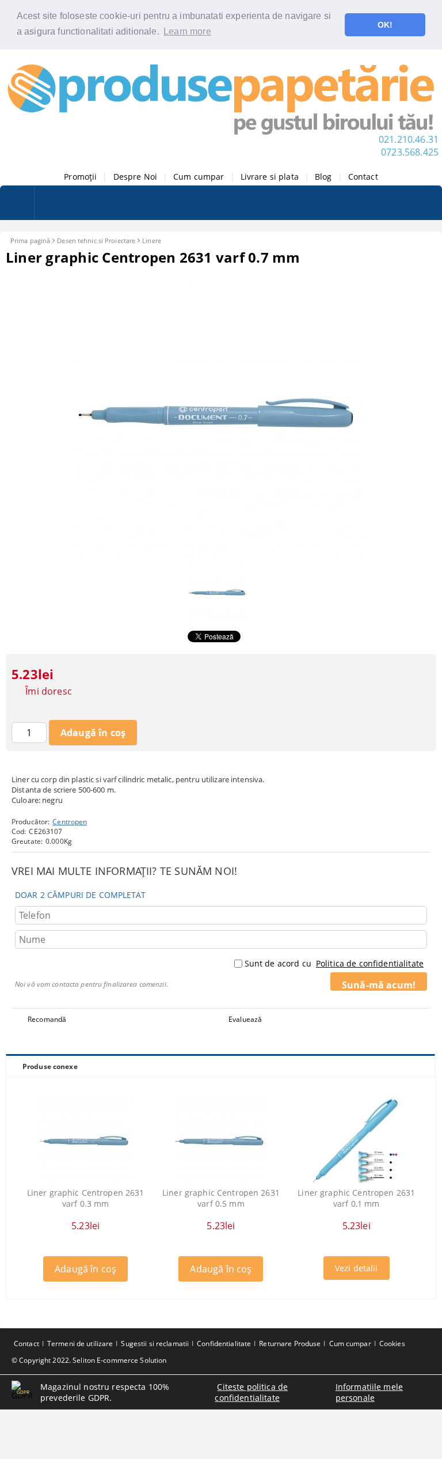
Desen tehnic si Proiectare (96, 240)
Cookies (392, 1343)
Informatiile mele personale (369, 1392)
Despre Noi (135, 176)
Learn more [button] (187, 31)
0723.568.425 (410, 152)
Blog (323, 176)
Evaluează (245, 1019)
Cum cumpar (198, 176)
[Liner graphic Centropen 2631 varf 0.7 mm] (221, 552)
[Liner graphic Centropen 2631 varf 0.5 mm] (221, 1141)
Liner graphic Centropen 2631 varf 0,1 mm (356, 1198)
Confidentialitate (224, 1343)
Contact (363, 176)
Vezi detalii (356, 1268)
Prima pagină (30, 240)
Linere (151, 240)
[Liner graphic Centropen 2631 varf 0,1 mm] (356, 1141)
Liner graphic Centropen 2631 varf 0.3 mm (85, 1198)
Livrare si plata (270, 176)
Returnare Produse (290, 1343)
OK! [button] (385, 24)
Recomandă (47, 1019)
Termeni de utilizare (80, 1343)
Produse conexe (50, 1066)
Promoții (80, 176)
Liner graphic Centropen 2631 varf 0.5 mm (221, 1198)
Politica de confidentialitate (370, 963)
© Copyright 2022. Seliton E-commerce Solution (89, 1360)
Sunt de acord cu (334, 963)
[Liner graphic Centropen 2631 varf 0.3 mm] (86, 1141)
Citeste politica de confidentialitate (251, 1392)
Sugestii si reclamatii (155, 1343)
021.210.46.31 (409, 139)
